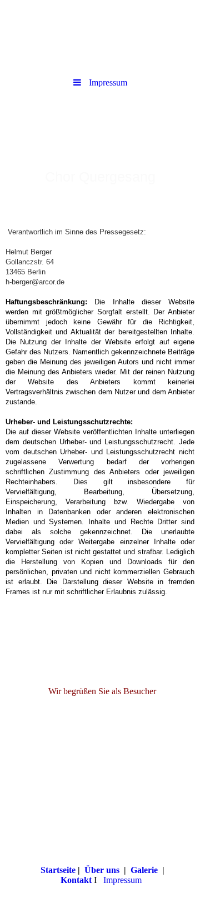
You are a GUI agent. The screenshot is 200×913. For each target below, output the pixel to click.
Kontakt (76, 880)
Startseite (58, 870)
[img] (100, 36)
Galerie (144, 870)
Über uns (101, 870)
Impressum (122, 880)
